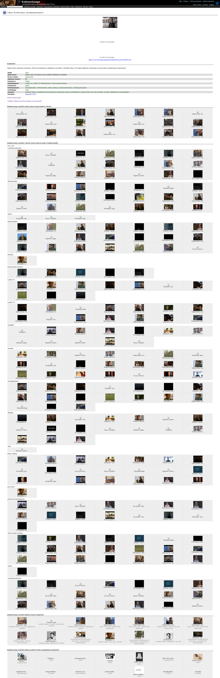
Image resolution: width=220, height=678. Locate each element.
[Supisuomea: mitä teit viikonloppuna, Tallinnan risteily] (110, 623)
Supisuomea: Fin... (80, 625)
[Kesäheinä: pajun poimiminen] (110, 207)
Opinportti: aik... (80, 157)
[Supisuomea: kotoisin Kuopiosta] (168, 177)
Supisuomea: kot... (80, 116)
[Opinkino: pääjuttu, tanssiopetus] (51, 174)
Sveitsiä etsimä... (139, 241)
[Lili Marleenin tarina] (168, 638)
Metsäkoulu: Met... (22, 378)
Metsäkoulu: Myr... (110, 157)
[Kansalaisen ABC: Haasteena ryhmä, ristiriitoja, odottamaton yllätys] (168, 209)
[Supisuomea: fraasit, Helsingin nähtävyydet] (139, 354)
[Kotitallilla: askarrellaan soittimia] (22, 262)
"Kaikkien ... (51, 658)
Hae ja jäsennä (48, 6)
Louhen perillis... (110, 672)
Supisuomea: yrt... (22, 137)
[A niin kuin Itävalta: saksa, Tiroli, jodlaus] (22, 638)
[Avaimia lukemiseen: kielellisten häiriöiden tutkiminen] (80, 176)
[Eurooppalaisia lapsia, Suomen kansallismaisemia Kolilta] (80, 298)
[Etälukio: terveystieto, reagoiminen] (139, 156)
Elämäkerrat (78, 6)
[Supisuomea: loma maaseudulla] (22, 125)
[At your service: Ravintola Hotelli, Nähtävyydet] (198, 248)
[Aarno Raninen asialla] (51, 640)
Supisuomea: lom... (22, 126)
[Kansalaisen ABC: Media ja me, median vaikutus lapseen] (110, 320)
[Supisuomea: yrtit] (22, 135)
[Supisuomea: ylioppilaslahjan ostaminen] (168, 250)
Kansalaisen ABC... (22, 168)
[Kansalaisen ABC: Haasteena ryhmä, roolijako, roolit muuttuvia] (51, 356)
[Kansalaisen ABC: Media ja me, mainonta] (110, 507)
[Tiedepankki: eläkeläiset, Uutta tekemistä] (139, 165)
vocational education (65, 88)
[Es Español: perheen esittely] (197, 177)
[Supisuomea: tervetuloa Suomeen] (22, 288)
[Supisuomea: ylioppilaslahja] (80, 125)
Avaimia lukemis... (198, 167)
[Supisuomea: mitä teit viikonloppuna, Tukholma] (139, 623)
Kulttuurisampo (31, 1)
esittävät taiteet (30, 92)
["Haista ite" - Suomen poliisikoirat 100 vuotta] (22, 660)
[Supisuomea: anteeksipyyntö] (51, 199)
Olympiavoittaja (168, 188)
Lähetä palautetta (208, 1)
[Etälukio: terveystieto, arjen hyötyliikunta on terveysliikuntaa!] (80, 199)
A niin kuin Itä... (22, 639)
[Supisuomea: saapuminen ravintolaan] (80, 189)
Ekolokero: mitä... (51, 299)
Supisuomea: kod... (168, 126)
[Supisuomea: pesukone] (197, 135)
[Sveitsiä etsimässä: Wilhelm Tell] (139, 240)
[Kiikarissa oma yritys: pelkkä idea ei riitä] (51, 188)
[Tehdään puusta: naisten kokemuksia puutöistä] (139, 199)
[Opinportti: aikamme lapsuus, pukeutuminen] (80, 155)
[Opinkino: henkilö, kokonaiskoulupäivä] (139, 174)
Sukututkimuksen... (51, 211)
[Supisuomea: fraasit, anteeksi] (198, 112)
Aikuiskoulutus (46, 83)
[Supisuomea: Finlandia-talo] (80, 623)
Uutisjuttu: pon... (197, 289)
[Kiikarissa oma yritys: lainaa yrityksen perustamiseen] (80, 376)
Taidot (72, 6)
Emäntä (110, 661)
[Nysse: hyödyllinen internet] (51, 154)
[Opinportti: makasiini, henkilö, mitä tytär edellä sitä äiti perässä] (110, 177)
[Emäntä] (110, 659)
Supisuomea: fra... (198, 114)
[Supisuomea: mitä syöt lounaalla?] (139, 135)
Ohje (180, 1)
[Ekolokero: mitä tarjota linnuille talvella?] (51, 298)
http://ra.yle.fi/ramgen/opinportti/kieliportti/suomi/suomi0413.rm (110, 60)
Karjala (91, 6)
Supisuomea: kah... (197, 157)
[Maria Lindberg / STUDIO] (139, 673)
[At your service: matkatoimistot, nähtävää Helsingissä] (81, 470)
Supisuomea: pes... (197, 137)
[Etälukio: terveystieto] (80, 275)
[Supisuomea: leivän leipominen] (22, 112)
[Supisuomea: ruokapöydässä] (22, 156)
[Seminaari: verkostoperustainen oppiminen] (81, 418)
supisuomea (29, 77)
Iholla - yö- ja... (139, 662)
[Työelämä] (51, 164)
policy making (52, 88)
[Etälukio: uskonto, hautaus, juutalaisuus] (110, 229)
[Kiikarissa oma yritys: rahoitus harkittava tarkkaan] (197, 209)
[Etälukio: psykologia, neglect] (110, 189)
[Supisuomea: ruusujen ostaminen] (51, 115)
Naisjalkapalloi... (168, 672)
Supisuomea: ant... (51, 201)
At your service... (198, 249)
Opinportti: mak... (110, 178)
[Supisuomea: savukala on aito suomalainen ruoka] (110, 133)
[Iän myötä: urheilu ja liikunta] (139, 515)
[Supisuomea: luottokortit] (168, 115)
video (27, 72)
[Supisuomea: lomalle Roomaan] (110, 166)
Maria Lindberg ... (139, 674)
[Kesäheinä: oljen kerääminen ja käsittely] (22, 217)
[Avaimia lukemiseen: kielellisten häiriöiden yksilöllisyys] (197, 165)
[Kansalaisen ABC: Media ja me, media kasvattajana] (110, 332)
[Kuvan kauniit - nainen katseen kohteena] (197, 659)
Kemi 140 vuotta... (168, 658)
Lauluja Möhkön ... (51, 672)
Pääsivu (186, 1)
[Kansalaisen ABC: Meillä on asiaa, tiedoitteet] (110, 199)
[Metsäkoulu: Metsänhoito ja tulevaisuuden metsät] (22, 377)
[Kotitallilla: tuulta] (139, 637)
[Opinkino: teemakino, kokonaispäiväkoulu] (51, 341)
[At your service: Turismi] (110, 594)
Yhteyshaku (39, 6)
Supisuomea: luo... (168, 116)
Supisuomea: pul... (51, 124)
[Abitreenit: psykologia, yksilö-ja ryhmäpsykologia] (22, 240)
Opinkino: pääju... (51, 176)
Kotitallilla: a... (22, 264)
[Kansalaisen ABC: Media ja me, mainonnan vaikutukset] (22, 166)
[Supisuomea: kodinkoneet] (168, 125)
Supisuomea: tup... (139, 116)
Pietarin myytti (51, 622)
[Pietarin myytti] (51, 621)
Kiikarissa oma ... (51, 190)
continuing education (80, 88)
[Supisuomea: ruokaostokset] (51, 250)
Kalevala (85, 6)
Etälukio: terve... (139, 157)
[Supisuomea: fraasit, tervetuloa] (139, 123)
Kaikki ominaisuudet (14, 98)
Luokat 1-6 (28, 83)
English (211, 5)
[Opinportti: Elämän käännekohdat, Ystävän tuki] (197, 636)
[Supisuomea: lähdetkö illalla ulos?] (110, 115)
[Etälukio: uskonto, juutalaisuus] (139, 210)
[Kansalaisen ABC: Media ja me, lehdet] (22, 188)
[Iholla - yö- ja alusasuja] (139, 661)
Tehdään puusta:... (139, 201)
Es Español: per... (198, 178)
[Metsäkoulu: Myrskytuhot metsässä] (110, 156)
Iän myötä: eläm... (139, 506)
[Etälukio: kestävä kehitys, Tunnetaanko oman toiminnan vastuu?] (168, 309)
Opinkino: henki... (139, 176)
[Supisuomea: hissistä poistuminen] (110, 288)
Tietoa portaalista (195, 1)
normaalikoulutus (30, 88)
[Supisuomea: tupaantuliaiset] (139, 115)
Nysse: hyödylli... (51, 155)
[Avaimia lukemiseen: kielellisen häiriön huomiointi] (80, 636)
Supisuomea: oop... (168, 625)
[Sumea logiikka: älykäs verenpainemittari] (110, 250)
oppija (27, 85)
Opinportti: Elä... (197, 637)
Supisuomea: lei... (22, 114)
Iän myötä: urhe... (139, 517)
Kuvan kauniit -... (198, 660)
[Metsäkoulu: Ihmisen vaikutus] (51, 229)
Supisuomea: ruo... (168, 137)
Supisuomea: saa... (80, 191)
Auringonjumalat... (81, 658)
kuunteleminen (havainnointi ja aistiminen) (50, 92)
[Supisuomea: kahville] (197, 156)
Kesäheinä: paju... (110, 208)
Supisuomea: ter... (22, 289)
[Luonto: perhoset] (22, 298)
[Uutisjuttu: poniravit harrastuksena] (197, 288)
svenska (205, 5)
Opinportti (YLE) (30, 94)
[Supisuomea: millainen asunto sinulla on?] (80, 135)
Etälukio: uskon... (139, 211)
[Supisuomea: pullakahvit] (51, 123)
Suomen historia (65, 6)
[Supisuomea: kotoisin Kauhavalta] (80, 115)
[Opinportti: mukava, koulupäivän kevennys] (168, 332)
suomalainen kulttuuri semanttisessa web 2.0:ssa (38, 4)
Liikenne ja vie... (80, 672)
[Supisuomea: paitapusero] (51, 135)
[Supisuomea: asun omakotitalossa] (22, 177)
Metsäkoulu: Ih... (51, 231)
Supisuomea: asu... (197, 126)
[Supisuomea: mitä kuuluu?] (110, 125)
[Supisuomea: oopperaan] (168, 623)
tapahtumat (114, 92)
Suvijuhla (198, 672)
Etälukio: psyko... (110, 191)
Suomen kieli (85, 92)
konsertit (100, 92)
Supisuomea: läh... (110, 116)
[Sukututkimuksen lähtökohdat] (51, 209)
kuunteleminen (75, 92)
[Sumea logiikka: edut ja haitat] (51, 333)
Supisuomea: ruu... (51, 116)
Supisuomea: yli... (81, 126)
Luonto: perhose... (22, 299)
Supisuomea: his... (110, 289)
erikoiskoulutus (42, 88)
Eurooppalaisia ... (81, 299)
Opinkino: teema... (51, 343)
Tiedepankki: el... (139, 167)
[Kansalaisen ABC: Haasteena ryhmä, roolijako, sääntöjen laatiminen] (168, 366)
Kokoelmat (56, 6)
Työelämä (51, 165)
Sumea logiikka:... (110, 252)
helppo (27, 81)
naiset (67, 92)
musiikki (107, 92)
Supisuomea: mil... (80, 137)
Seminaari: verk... (81, 419)
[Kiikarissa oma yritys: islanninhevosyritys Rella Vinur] (197, 376)
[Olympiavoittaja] (168, 187)
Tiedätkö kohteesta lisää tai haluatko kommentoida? (24, 101)
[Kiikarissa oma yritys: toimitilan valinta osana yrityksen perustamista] (110, 376)
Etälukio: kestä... (168, 311)
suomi (199, 5)
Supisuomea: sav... (110, 134)
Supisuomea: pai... (51, 137)
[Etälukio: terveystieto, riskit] (168, 156)
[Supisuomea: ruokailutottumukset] (168, 135)
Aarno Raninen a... (51, 641)
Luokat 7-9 (36, 83)
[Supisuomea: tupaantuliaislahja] (168, 166)
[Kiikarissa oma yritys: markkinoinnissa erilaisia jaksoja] (22, 482)
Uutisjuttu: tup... (168, 287)
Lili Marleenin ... (168, 640)
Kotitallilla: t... (139, 638)
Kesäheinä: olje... (22, 218)
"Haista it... (22, 661)
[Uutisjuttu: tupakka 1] (168, 285)
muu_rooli (93, 92)
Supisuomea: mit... (110, 126)
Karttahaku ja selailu (29, 6)
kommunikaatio (124, 92)
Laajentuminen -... (22, 672)
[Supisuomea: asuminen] (197, 125)
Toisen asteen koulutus (59, 83)
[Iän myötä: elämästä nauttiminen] (139, 505)
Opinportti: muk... (168, 334)
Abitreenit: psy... (22, 241)
